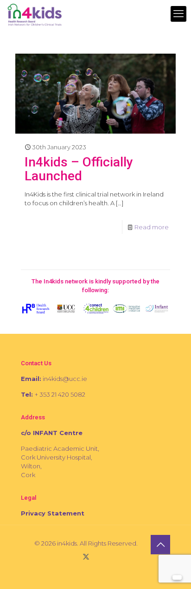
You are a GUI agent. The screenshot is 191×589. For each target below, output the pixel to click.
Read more (151, 227)
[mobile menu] (178, 14)
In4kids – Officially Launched (79, 169)
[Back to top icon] (160, 544)
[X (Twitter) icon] (86, 556)
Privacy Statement (52, 513)
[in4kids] (34, 13)
